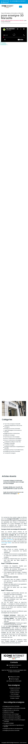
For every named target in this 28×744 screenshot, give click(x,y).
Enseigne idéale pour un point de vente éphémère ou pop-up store (13, 487)
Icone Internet (23, 742)
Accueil (2, 20)
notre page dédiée (6, 542)
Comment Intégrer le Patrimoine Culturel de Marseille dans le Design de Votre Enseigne (13, 482)
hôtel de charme (8, 539)
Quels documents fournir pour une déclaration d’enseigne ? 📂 (13, 492)
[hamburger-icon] (20, 7)
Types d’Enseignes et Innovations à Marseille (12, 13)
